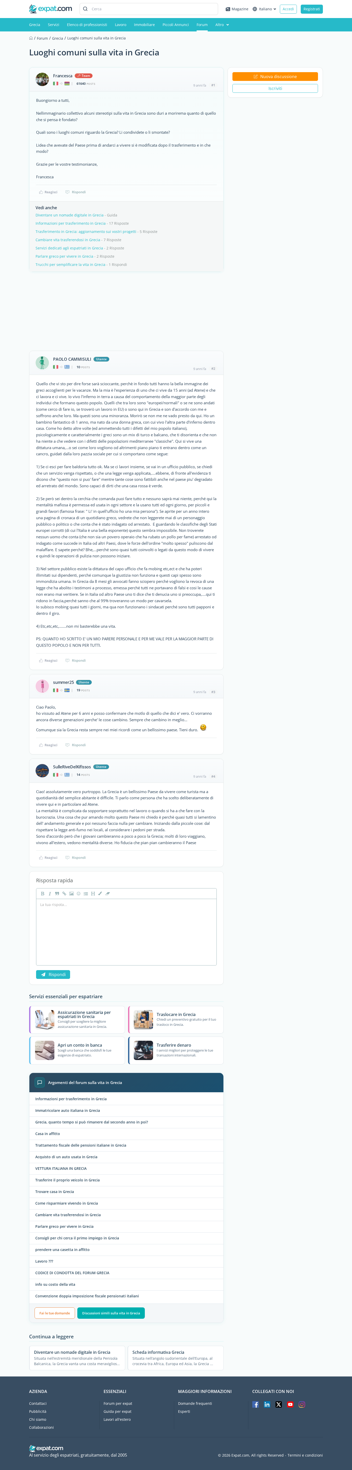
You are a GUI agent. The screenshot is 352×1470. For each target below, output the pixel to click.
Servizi (53, 24)
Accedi (288, 8)
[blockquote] (56, 894)
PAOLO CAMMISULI (72, 359)
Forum (202, 24)
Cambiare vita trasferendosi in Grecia (68, 239)
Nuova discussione (278, 76)
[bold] (42, 894)
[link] (63, 894)
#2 (213, 368)
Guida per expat (117, 1411)
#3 (213, 692)
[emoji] (78, 894)
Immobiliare (144, 24)
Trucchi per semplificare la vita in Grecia (70, 264)
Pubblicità (37, 1411)
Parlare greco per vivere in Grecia (64, 256)
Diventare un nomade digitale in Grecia (70, 215)
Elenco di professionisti (87, 24)
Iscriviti (275, 88)
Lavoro (120, 24)
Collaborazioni (41, 1427)
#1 (213, 85)
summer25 (63, 682)
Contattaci (38, 1403)
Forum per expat (118, 1403)
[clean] (107, 894)
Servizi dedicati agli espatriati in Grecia (69, 248)
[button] (99, 894)
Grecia (34, 24)
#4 (213, 776)
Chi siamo (37, 1419)
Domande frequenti (195, 1403)
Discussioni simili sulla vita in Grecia (111, 1313)
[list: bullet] (85, 894)
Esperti (184, 1411)
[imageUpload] (70, 894)
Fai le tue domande (54, 1313)
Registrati (312, 8)
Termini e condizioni (305, 1455)
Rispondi (79, 192)
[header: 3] (92, 894)
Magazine (240, 8)
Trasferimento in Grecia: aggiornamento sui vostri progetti (86, 231)
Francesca (62, 76)
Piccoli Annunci (176, 24)
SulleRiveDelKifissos (72, 767)
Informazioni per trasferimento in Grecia (71, 223)
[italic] (49, 894)
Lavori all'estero (117, 1419)
